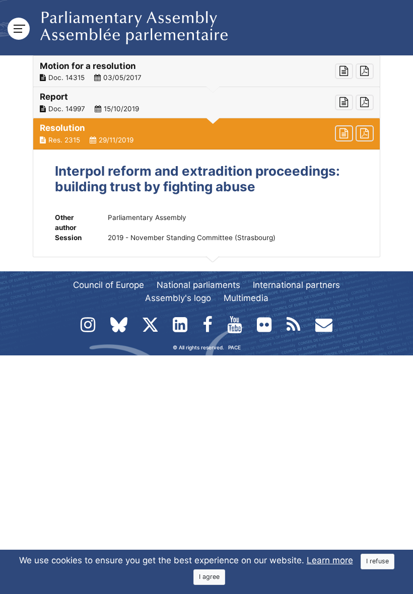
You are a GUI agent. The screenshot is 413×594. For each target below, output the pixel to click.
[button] (206, 71)
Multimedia (246, 298)
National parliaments (198, 285)
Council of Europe (108, 285)
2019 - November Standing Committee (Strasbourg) (192, 238)
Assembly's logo (178, 298)
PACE (234, 347)
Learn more (330, 560)
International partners (296, 285)
